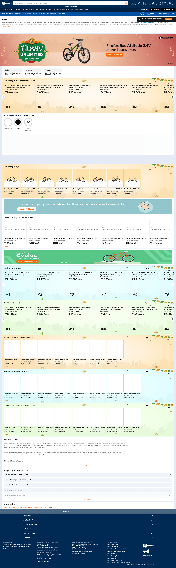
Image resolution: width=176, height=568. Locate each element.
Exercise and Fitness (40, 507)
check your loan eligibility (144, 22)
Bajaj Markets (111, 553)
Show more (88, 499)
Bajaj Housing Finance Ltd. (115, 556)
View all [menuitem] (6, 246)
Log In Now (169, 19)
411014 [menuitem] (143, 13)
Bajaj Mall (12, 507)
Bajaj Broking (111, 558)
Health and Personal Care (24, 507)
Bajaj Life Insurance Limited (116, 551)
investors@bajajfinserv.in (83, 549)
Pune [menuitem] (142, 14)
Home (5, 507)
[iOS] (147, 551)
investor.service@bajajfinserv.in (50, 547)
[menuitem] (144, 13)
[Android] (144, 551)
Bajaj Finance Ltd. (112, 546)
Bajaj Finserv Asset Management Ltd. (118, 563)
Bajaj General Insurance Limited (117, 549)
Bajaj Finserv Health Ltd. (114, 560)
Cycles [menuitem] (3, 31)
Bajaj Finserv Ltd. (112, 544)
